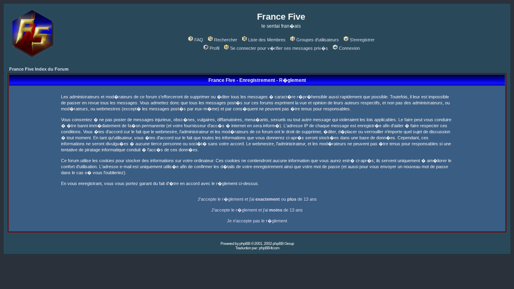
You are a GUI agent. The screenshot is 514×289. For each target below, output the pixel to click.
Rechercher (225, 39)
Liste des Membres (267, 39)
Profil (214, 48)
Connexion (349, 48)
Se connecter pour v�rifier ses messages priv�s (279, 48)
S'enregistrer (362, 39)
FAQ (198, 39)
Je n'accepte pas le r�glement (257, 220)
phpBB (244, 243)
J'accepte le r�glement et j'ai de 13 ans (257, 210)
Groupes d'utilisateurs (317, 39)
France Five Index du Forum (39, 69)
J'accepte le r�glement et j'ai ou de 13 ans (257, 199)
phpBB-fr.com (269, 248)
